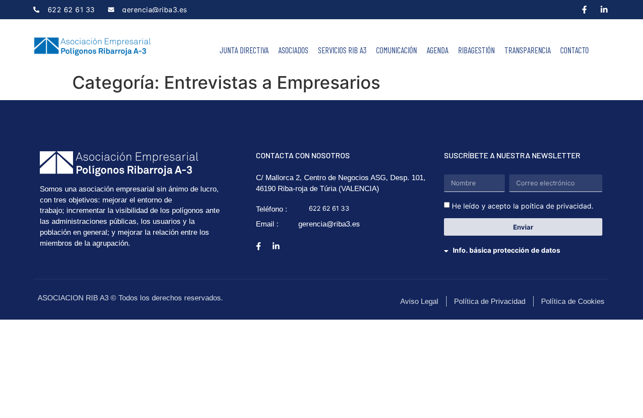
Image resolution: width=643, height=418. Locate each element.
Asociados (293, 50)
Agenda (437, 50)
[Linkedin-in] (604, 9)
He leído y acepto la (522, 206)
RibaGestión (476, 50)
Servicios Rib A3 (342, 50)
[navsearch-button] (603, 51)
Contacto (574, 50)
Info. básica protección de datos (506, 250)
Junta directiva (244, 50)
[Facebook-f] (584, 9)
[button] (523, 245)
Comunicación (396, 50)
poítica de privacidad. (557, 206)
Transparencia (527, 50)
